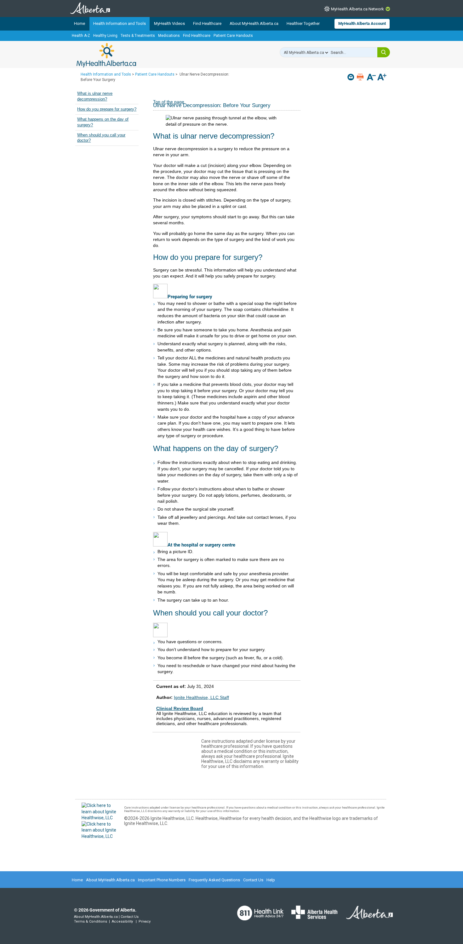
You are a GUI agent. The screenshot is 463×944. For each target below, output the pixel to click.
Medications (169, 35)
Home (79, 23)
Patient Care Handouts (233, 35)
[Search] (383, 52)
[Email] (351, 77)
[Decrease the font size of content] (371, 78)
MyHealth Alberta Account (362, 23)
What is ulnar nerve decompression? (94, 96)
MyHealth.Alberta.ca (106, 55)
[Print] (361, 77)
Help (270, 880)
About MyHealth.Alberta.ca (254, 23)
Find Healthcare (207, 23)
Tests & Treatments (138, 35)
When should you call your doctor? (101, 138)
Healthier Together (303, 23)
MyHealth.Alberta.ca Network (357, 9)
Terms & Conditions (90, 921)
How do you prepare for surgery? (106, 109)
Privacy (145, 921)
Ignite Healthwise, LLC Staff (201, 697)
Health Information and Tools (119, 23)
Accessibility (122, 921)
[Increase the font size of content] (381, 78)
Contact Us (253, 880)
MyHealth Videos (169, 23)
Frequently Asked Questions (214, 880)
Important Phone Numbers (162, 880)
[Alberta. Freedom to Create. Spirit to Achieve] (366, 916)
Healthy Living (105, 35)
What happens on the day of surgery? (103, 122)
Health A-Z (81, 35)
